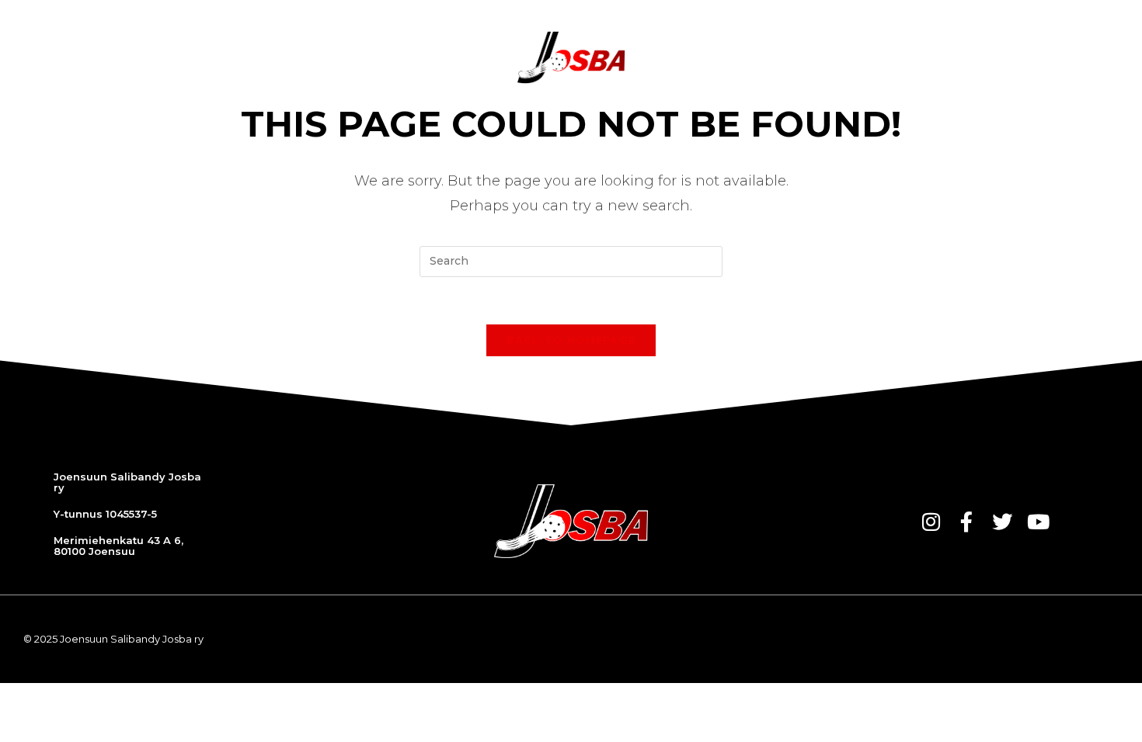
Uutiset (292, 57)
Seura (691, 57)
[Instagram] (931, 521)
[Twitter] (1002, 521)
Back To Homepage (571, 340)
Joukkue (442, 57)
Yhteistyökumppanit (801, 57)
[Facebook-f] (966, 521)
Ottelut (366, 57)
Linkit (1024, 57)
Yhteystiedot (938, 57)
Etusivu (221, 57)
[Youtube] (1038, 521)
